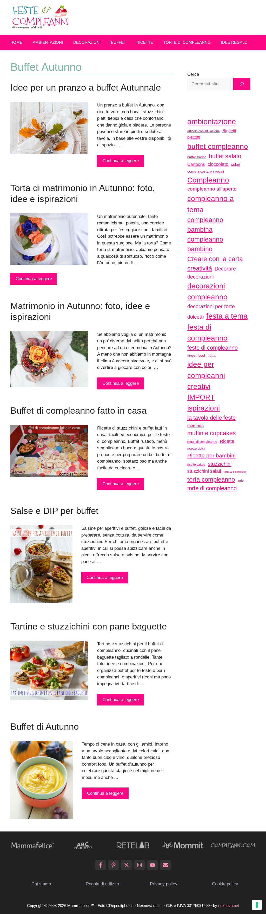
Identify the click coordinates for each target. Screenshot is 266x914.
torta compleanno (211, 479)
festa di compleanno (207, 332)
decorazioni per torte (211, 306)
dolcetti (195, 317)
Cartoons (196, 164)
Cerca (193, 74)
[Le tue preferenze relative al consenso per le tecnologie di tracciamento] (257, 905)
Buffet (118, 42)
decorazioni (200, 277)
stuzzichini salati (204, 471)
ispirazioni (203, 408)
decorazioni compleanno (207, 291)
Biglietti (229, 131)
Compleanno (208, 180)
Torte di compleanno (187, 42)
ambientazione (211, 121)
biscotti (193, 137)
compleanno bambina (205, 224)
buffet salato (225, 156)
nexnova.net (228, 905)
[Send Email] (165, 865)
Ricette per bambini (211, 455)
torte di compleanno (212, 488)
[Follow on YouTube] (152, 865)
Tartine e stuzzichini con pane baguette (88, 626)
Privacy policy (163, 883)
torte (240, 480)
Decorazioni (87, 42)
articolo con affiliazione (203, 131)
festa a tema (227, 316)
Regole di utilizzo (102, 883)
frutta (211, 355)
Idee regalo (234, 42)
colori (235, 164)
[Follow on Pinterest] (113, 865)
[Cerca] (241, 84)
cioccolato (218, 164)
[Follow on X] (126, 865)
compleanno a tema (210, 203)
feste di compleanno (212, 347)
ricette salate (196, 465)
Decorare (225, 269)
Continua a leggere (120, 160)
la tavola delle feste (211, 417)
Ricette (144, 42)
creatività (199, 268)
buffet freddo (196, 157)
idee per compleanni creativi (206, 375)
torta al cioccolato (235, 471)
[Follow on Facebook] (100, 865)
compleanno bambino (205, 244)
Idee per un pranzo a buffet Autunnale (85, 87)
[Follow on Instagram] (139, 865)
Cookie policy (225, 883)
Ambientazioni (48, 42)
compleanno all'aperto (212, 189)
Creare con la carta (215, 258)
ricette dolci (196, 448)
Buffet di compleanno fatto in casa (78, 410)
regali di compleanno (202, 442)
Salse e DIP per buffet (54, 511)
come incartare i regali (205, 171)
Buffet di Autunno (44, 726)
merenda (195, 425)
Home (16, 42)
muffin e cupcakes (211, 433)
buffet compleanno (217, 146)
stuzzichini (219, 464)
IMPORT (201, 397)
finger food (196, 355)
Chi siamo (41, 883)
